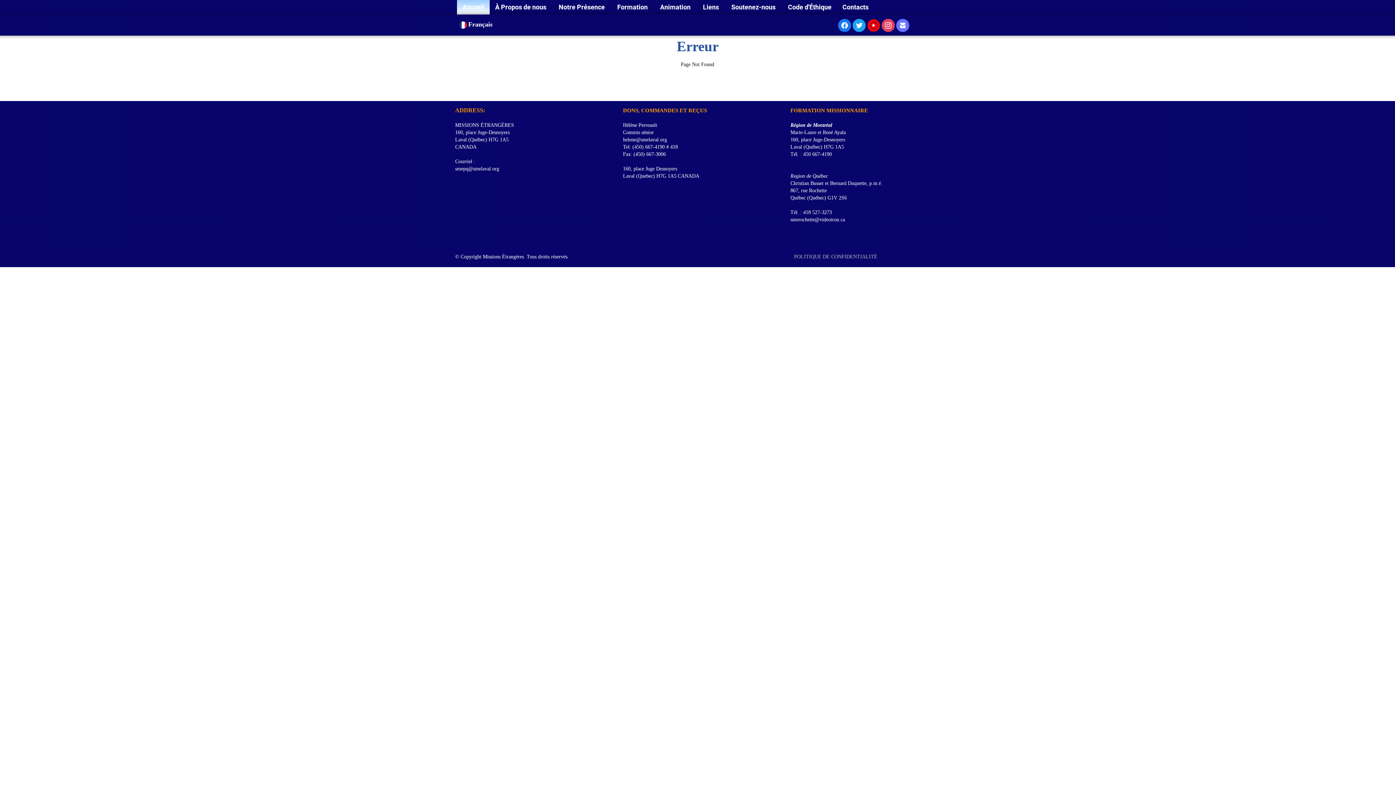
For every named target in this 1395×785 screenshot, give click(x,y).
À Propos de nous (521, 7)
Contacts (855, 7)
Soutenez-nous (754, 7)
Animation (676, 7)
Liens (711, 7)
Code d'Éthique (810, 7)
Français (481, 24)
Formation (633, 7)
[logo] (458, 91)
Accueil (473, 7)
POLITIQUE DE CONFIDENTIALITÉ (836, 256)
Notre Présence (582, 7)
